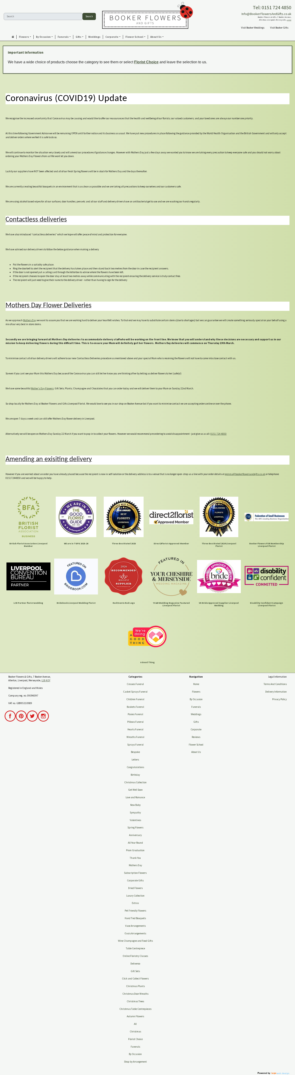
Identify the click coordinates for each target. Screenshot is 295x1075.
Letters (135, 759)
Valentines (135, 820)
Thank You (135, 857)
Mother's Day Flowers (42, 388)
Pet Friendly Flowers (135, 910)
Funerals (135, 1046)
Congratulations (135, 767)
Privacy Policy (279, 699)
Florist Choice (146, 62)
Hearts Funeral (135, 729)
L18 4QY (289, 20)
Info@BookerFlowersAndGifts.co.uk (266, 14)
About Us (196, 752)
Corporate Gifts (135, 880)
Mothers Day (29, 320)
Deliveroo (135, 963)
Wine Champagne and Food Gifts (135, 940)
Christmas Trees (135, 1001)
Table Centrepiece (135, 948)
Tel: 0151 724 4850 (272, 7)
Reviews (196, 737)
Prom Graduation (135, 850)
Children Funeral (135, 699)
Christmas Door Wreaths (135, 993)
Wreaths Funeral (135, 737)
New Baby (135, 805)
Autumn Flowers (135, 1016)
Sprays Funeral (135, 744)
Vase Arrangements (135, 925)
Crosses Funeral (135, 684)
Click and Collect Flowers (135, 978)
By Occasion (135, 1054)
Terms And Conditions (275, 684)
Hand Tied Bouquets (135, 918)
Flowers (196, 691)
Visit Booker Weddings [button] (252, 27)
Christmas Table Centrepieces (135, 1009)
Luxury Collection (135, 895)
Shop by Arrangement (135, 1061)
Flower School (196, 744)
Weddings (196, 714)
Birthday (135, 774)
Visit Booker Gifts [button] (279, 27)
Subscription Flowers (135, 872)
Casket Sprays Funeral (135, 691)
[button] (25, 37)
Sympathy (135, 812)
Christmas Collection (135, 782)
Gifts (196, 721)
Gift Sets (135, 971)
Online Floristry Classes (135, 956)
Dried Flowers (135, 888)
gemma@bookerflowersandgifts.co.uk (245, 474)
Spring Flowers (135, 827)
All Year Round (135, 842)
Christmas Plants (135, 986)
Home (196, 684)
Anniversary (135, 835)
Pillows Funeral (135, 721)
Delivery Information (276, 691)
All (135, 1023)
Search (89, 16)
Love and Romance (135, 797)
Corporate (196, 729)
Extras (135, 903)
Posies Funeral (135, 714)
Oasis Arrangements (135, 933)
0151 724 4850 (218, 433)
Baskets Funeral (135, 706)
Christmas (135, 1031)
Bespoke (135, 752)
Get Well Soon (135, 789)
